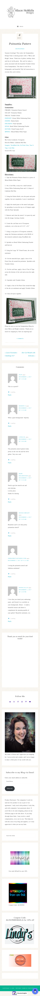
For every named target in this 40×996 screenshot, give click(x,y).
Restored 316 (32, 988)
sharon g (22, 405)
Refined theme (21, 988)
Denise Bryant (24, 512)
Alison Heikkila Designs (20, 12)
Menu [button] (21, 26)
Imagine (7, 145)
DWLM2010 (8, 123)
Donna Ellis (23, 587)
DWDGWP (8, 118)
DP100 (7, 126)
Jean (20, 374)
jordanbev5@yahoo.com (17, 558)
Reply (9, 395)
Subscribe (10, 788)
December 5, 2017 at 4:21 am (18, 560)
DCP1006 (8, 129)
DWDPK (7, 121)
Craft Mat (11, 148)
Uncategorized (19, 48)
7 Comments (20, 338)
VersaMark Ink (15, 145)
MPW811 (7, 131)
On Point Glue (24, 145)
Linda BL (22, 437)
